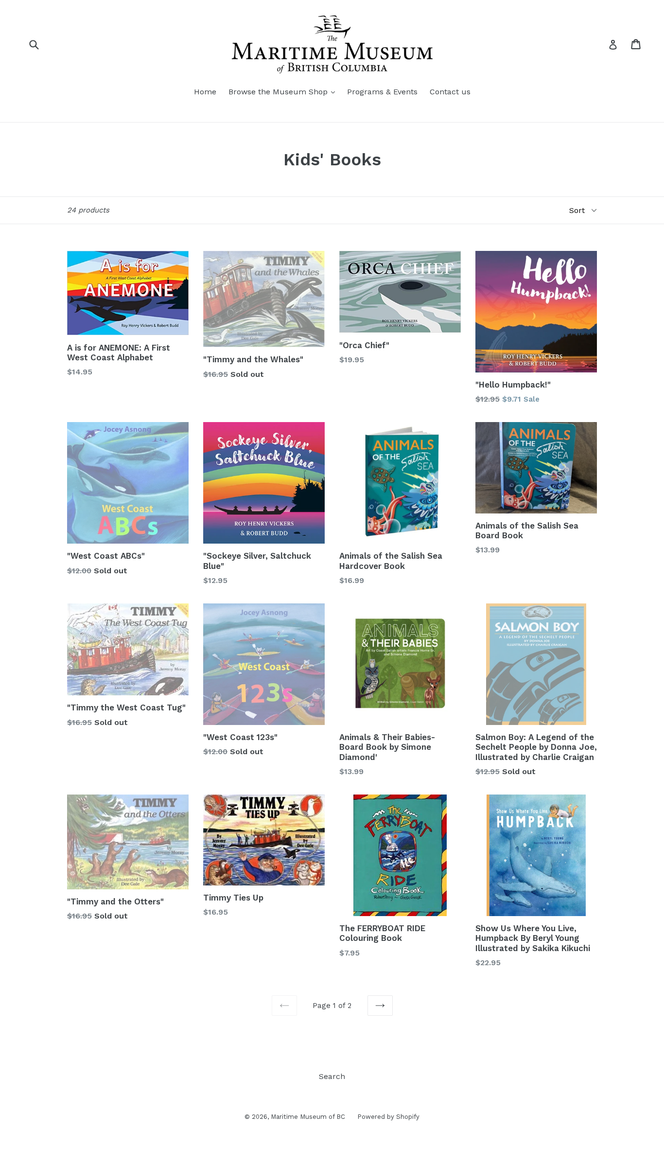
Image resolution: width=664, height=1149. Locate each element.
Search (332, 1076)
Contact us (450, 91)
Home (205, 91)
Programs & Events (382, 91)
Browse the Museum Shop (279, 91)
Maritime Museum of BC (308, 1116)
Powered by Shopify (388, 1116)
